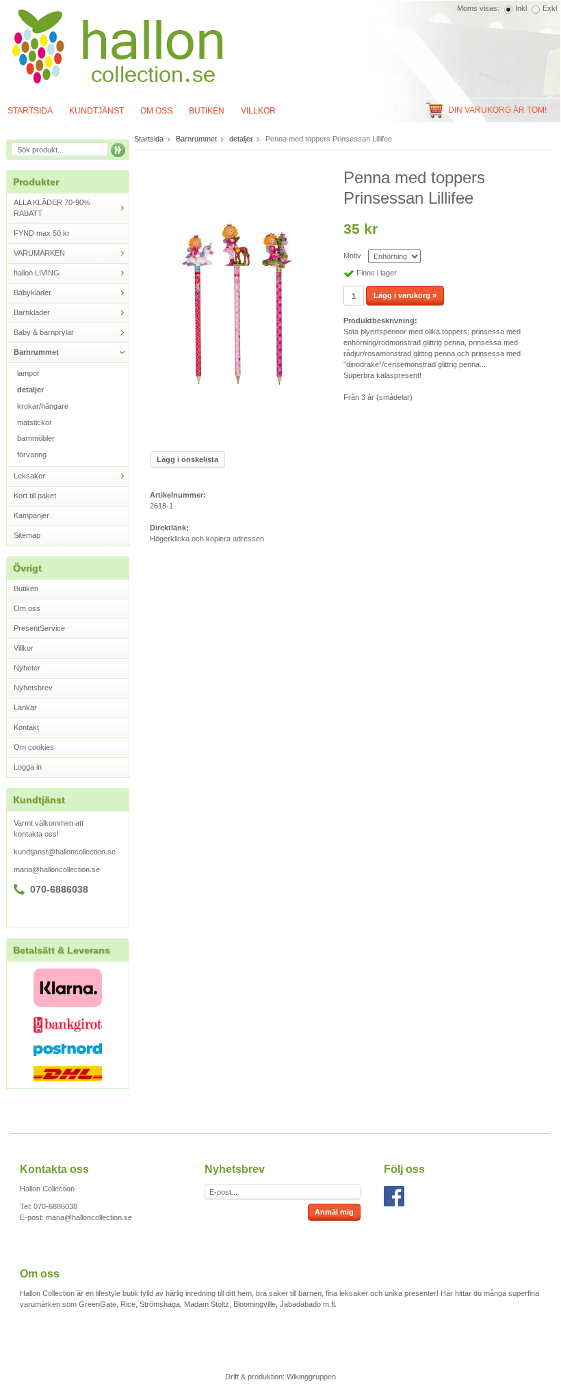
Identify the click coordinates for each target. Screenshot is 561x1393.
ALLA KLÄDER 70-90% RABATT (52, 207)
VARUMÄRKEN (39, 253)
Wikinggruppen (311, 1376)
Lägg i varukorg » (405, 295)
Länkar (25, 707)
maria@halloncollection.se (57, 869)
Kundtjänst (96, 111)
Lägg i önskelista (187, 459)
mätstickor (34, 422)
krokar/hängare (42, 406)
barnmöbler (36, 438)
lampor (28, 373)
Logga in (28, 767)
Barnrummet (36, 352)
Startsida (149, 139)
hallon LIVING (37, 273)
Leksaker (29, 476)
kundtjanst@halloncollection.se (65, 852)
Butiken (206, 111)
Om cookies (34, 747)
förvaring (32, 454)
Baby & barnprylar (44, 332)
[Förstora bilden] (237, 304)
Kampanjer (31, 515)
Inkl (521, 8)
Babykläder (32, 292)
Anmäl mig (334, 1212)
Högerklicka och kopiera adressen (207, 539)
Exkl (550, 8)
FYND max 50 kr (42, 233)
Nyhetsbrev (33, 688)
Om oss (156, 111)
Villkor (258, 111)
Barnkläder (32, 312)
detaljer (30, 390)
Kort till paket (35, 495)
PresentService (39, 628)
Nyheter (27, 668)
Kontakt (26, 727)
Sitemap (27, 535)
